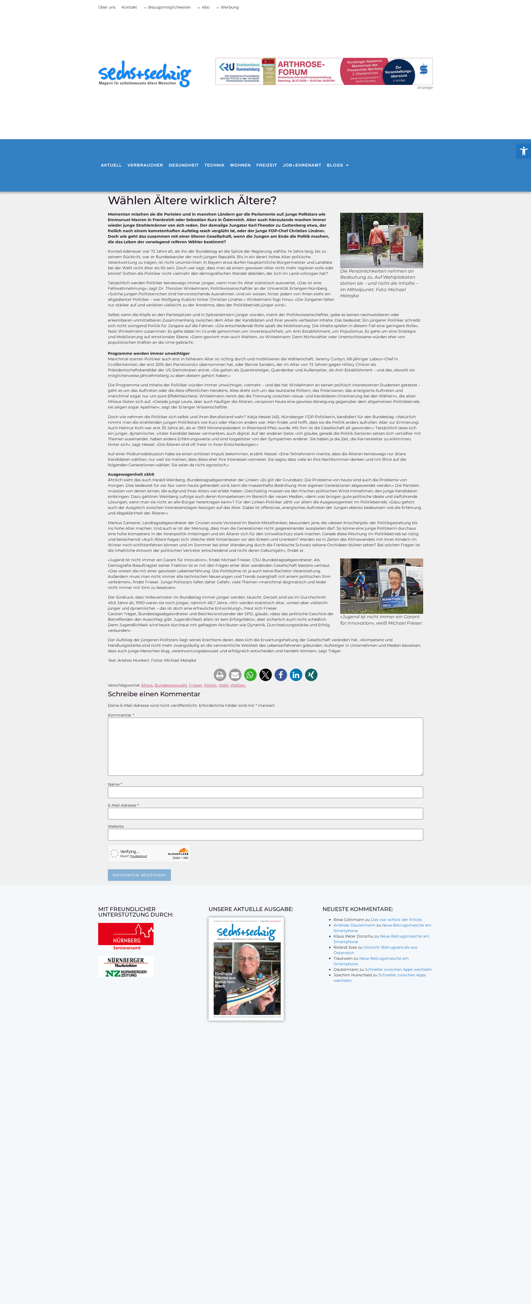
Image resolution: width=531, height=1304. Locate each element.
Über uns (107, 7)
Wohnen (240, 165)
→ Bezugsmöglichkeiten (167, 7)
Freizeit (266, 165)
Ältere (147, 685)
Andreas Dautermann (354, 925)
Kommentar (121, 715)
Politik (210, 685)
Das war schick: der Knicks (396, 919)
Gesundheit (184, 165)
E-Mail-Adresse (123, 805)
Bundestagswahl (171, 685)
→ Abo (203, 7)
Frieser (195, 685)
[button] (220, 675)
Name (115, 784)
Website (116, 826)
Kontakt (129, 7)
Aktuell (111, 165)
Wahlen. (238, 685)
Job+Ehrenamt (302, 165)
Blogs (335, 165)
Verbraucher (145, 165)
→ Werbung (227, 7)
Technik (214, 165)
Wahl (223, 685)
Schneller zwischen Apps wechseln (398, 969)
